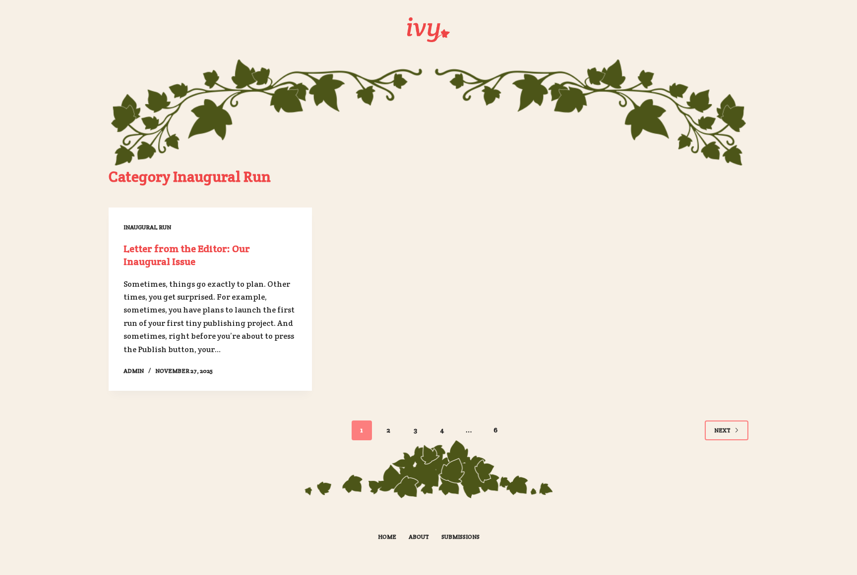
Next (722, 430)
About (419, 536)
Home (387, 536)
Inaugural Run (147, 227)
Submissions (460, 536)
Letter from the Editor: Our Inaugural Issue (186, 255)
